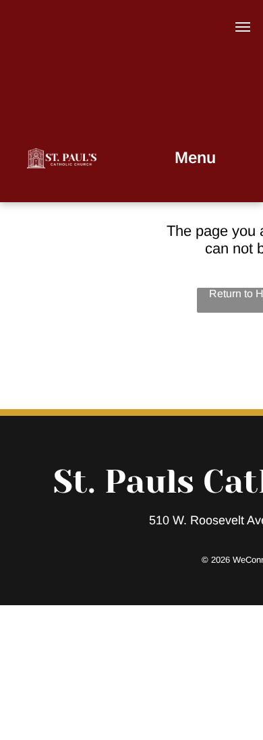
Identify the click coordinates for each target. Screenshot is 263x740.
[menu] (242, 26)
